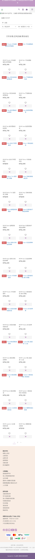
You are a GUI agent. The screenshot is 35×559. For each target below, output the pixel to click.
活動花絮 (5, 463)
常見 (4, 503)
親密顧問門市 (7, 473)
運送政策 (5, 505)
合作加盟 (5, 478)
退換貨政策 (6, 508)
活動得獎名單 (7, 494)
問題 (6, 503)
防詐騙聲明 (6, 465)
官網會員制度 (7, 501)
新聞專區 (5, 460)
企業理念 (5, 456)
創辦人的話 (6, 453)
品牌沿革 (5, 458)
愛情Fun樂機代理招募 (9, 480)
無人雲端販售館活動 (9, 498)
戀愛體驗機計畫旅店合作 (10, 483)
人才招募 (5, 485)
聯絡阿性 (5, 510)
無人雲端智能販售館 (9, 476)
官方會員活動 (7, 496)
